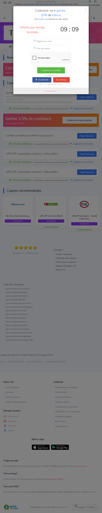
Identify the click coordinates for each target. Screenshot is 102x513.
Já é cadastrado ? (51, 91)
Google (63, 80)
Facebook (43, 80)
